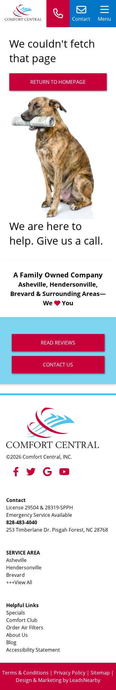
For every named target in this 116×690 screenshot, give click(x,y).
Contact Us (58, 364)
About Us (17, 635)
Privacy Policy (69, 672)
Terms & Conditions (25, 672)
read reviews (58, 342)
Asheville (16, 560)
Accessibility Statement (33, 649)
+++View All (19, 582)
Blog (11, 642)
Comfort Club (21, 620)
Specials (15, 612)
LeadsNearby (85, 680)
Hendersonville (23, 567)
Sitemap (100, 672)
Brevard (15, 575)
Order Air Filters (24, 627)
